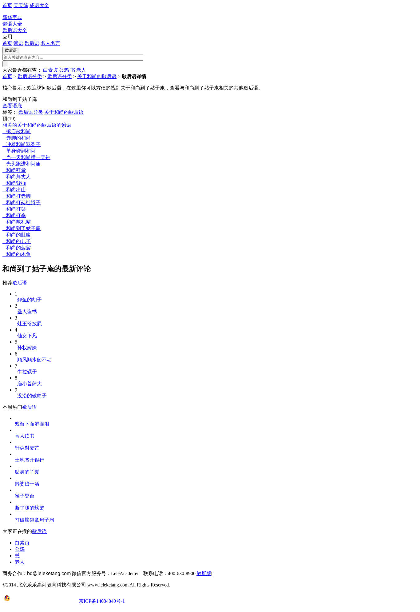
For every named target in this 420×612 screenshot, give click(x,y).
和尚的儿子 (16, 241)
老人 (81, 70)
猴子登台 (24, 496)
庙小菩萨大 (29, 383)
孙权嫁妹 (27, 347)
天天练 (21, 5)
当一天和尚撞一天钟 (26, 157)
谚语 (18, 43)
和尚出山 (14, 189)
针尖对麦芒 (27, 448)
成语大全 (39, 5)
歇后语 (32, 43)
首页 (7, 5)
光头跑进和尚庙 (21, 163)
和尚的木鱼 (16, 254)
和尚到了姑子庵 (21, 228)
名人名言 (50, 43)
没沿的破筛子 (32, 395)
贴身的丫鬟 (27, 472)
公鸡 (64, 70)
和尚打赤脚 (16, 196)
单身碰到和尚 (19, 150)
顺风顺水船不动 (34, 359)
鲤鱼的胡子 (29, 299)
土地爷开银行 (29, 460)
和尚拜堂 (14, 170)
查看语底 (12, 105)
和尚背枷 (14, 183)
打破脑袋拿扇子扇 (34, 520)
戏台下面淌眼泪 (32, 424)
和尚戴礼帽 (16, 222)
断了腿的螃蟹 (29, 508)
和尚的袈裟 (16, 247)
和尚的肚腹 (16, 234)
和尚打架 (14, 209)
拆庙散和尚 (16, 131)
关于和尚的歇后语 (97, 76)
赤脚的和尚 (16, 138)
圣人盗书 (27, 311)
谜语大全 (12, 23)
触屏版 (203, 573)
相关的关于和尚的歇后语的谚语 (36, 125)
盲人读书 (24, 436)
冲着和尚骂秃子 (21, 144)
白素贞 (50, 70)
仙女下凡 (27, 335)
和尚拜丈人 (16, 176)
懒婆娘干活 (27, 484)
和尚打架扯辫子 (21, 202)
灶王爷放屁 (29, 323)
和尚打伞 (14, 215)
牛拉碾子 (27, 371)
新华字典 (12, 17)
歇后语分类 (30, 76)
